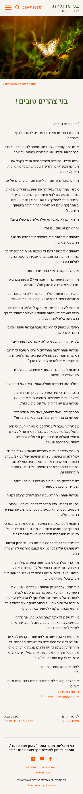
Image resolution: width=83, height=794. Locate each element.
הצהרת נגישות (42, 773)
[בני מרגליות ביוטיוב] (42, 759)
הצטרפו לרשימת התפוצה (41, 767)
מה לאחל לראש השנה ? (18, 721)
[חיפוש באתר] (17, 7)
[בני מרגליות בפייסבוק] (50, 759)
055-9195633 (32, 7)
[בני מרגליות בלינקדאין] (33, 759)
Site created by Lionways (41, 785)
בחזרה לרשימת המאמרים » (20, 84)
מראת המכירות (68, 691)
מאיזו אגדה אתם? (68, 721)
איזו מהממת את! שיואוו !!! (60, 697)
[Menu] (8, 7)
